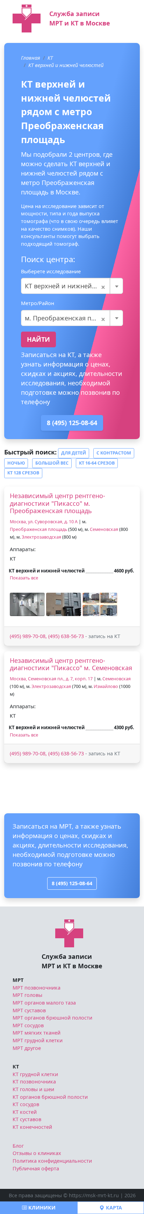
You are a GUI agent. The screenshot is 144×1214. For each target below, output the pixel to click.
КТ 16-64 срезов (97, 463)
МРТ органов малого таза (44, 1002)
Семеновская (104, 529)
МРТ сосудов (28, 1025)
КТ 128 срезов (23, 473)
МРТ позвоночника (36, 987)
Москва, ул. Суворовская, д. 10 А (44, 522)
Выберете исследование (51, 271)
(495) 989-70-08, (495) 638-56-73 (47, 636)
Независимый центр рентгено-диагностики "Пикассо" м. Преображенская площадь (57, 503)
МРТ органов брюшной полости (52, 1017)
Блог (18, 1145)
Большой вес (52, 463)
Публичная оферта (36, 1168)
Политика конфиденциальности (52, 1160)
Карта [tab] (113, 1207)
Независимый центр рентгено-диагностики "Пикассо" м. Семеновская (71, 664)
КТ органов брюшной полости (50, 1097)
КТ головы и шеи (33, 1089)
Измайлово (106, 686)
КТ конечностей (32, 1127)
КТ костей (25, 1112)
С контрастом (113, 453)
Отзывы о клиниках (37, 1153)
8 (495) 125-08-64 (72, 423)
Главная (30, 57)
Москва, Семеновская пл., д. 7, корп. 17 (51, 679)
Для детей (73, 453)
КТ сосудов (26, 1104)
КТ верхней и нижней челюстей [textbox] (72, 286)
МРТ (18, 980)
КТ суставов (27, 1119)
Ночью (16, 463)
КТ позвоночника (34, 1081)
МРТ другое (27, 1048)
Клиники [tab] (41, 1207)
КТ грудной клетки (35, 1074)
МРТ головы (27, 995)
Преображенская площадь (38, 529)
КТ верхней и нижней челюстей (65, 65)
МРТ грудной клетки (38, 1040)
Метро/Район (37, 303)
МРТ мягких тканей (36, 1032)
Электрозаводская (41, 537)
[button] (27, 604)
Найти (38, 339)
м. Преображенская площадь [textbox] (70, 318)
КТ (50, 57)
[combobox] (72, 286)
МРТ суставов (29, 1010)
